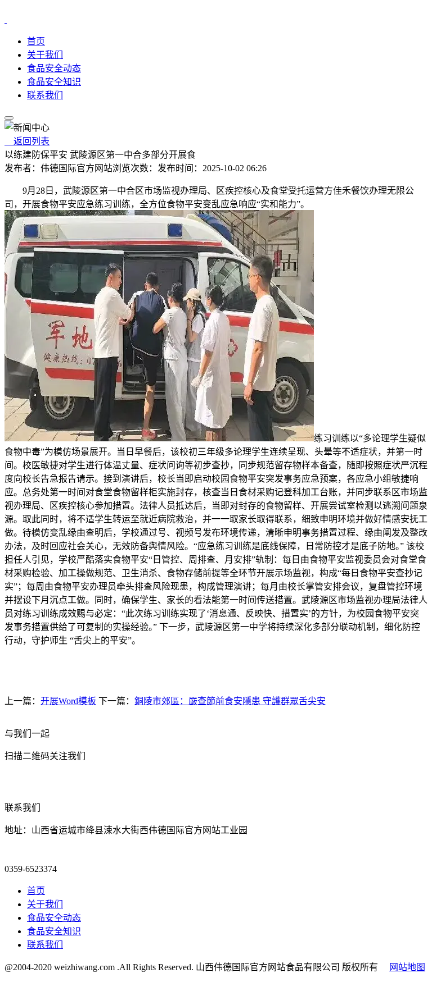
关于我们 (45, 55)
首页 (36, 41)
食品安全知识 (54, 81)
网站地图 (407, 967)
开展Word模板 (68, 701)
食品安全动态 (54, 68)
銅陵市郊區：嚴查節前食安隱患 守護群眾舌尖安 (230, 701)
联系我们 (45, 95)
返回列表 (27, 141)
